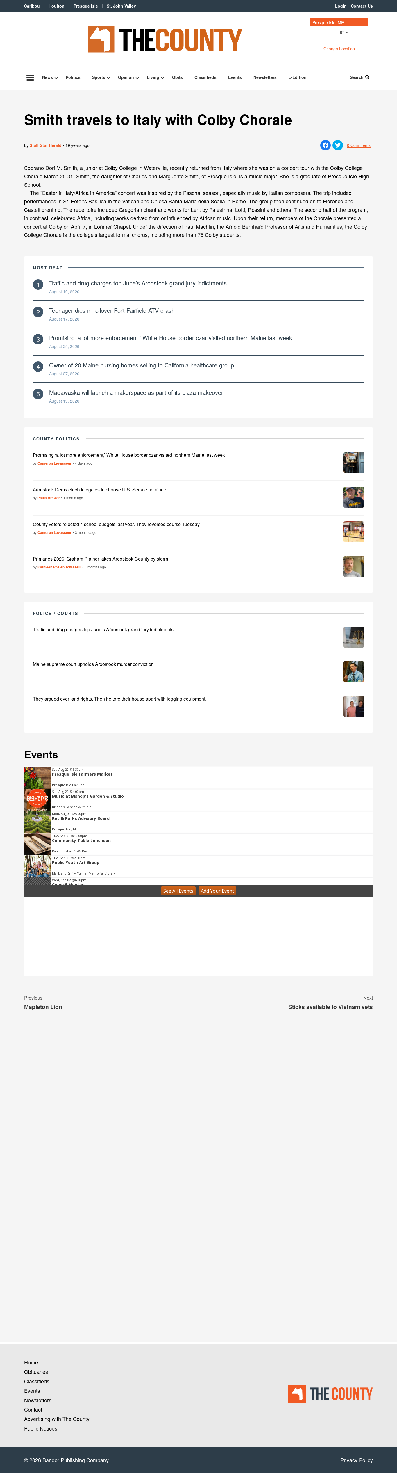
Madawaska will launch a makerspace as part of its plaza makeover (136, 392)
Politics (73, 77)
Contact (33, 1409)
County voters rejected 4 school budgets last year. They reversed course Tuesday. (117, 524)
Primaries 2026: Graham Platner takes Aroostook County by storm (100, 558)
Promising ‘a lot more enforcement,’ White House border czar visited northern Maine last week (170, 337)
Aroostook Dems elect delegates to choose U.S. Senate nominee (99, 489)
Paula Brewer (48, 497)
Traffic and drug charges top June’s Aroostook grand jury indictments (138, 283)
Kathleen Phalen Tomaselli (59, 567)
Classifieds (205, 77)
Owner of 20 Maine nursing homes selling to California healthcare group (141, 365)
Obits (177, 77)
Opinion (126, 77)
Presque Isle (86, 6)
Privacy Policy (356, 1460)
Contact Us (362, 6)
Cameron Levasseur (54, 463)
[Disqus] (198, 1104)
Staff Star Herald (46, 145)
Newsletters (265, 77)
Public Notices (40, 1428)
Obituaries (36, 1371)
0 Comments (359, 145)
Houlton (57, 6)
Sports (98, 77)
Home (31, 1362)
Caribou (32, 6)
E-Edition (297, 77)
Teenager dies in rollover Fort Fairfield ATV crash (112, 310)
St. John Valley (121, 6)
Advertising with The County (57, 1418)
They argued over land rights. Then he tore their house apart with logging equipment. (119, 698)
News (47, 77)
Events (235, 77)
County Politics (56, 439)
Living (153, 77)
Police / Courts (55, 613)
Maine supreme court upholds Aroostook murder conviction (93, 664)
